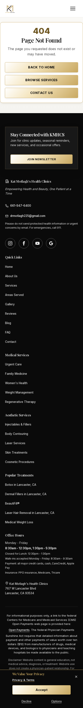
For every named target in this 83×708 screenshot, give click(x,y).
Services (11, 285)
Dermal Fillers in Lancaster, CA (25, 494)
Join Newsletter (41, 159)
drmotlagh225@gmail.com (27, 216)
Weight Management (19, 392)
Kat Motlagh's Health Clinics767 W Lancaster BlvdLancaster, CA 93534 (26, 588)
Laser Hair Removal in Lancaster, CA (29, 513)
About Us (11, 276)
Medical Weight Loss (19, 522)
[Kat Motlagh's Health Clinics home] (10, 8)
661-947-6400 (20, 205)
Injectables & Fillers (18, 424)
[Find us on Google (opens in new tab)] (51, 243)
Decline (26, 701)
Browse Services (41, 80)
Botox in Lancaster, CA (20, 484)
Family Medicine (16, 373)
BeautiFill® (12, 503)
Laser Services (15, 443)
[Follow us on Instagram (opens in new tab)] (10, 243)
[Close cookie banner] (76, 677)
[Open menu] (73, 8)
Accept (41, 690)
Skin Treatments (16, 452)
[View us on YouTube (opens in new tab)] (37, 243)
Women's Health (16, 383)
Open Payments (19, 630)
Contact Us (41, 93)
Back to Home (41, 67)
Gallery (10, 304)
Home (9, 266)
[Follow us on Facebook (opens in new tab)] (24, 243)
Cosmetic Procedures (19, 462)
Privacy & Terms (23, 680)
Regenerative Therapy (20, 402)
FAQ (7, 332)
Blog (8, 323)
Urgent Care (13, 364)
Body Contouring (16, 433)
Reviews (10, 313)
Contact (10, 341)
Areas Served (14, 295)
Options (56, 701)
